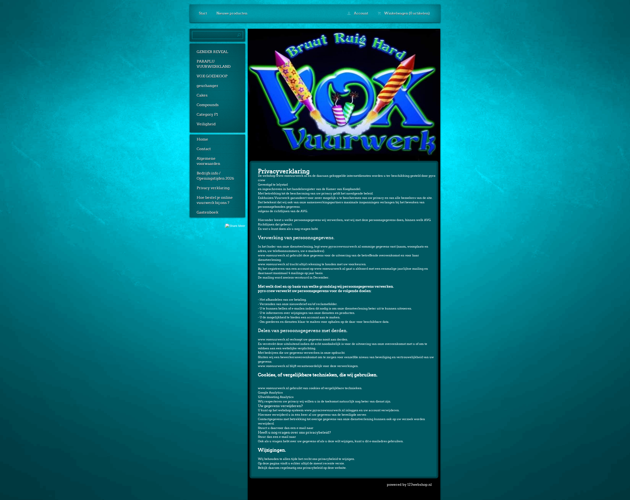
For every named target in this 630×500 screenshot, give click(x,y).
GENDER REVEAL (212, 52)
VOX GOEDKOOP (212, 76)
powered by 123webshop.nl (409, 484)
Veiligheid (206, 124)
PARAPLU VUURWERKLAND (214, 64)
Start (203, 13)
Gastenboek (207, 212)
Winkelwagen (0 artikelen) (406, 13)
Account (360, 13)
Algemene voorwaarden (208, 161)
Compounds (208, 105)
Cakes (202, 95)
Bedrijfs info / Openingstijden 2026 (215, 176)
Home (202, 139)
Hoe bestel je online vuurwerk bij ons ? (215, 200)
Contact (204, 149)
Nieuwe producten (231, 13)
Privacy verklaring (213, 188)
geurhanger (207, 86)
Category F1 (207, 114)
